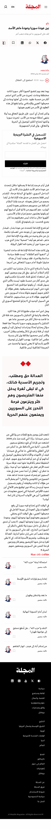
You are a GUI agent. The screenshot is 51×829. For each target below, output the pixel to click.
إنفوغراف (41, 769)
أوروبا (42, 731)
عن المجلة (40, 782)
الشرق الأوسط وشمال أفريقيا (32, 726)
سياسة (41, 689)
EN (12, 6)
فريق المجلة (39, 787)
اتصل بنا (41, 801)
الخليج (42, 721)
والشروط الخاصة (32, 171)
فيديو (42, 754)
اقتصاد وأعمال (38, 698)
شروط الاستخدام (37, 792)
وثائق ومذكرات (38, 708)
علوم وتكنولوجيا (38, 703)
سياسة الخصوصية (36, 797)
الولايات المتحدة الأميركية (34, 736)
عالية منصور (44, 70)
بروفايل (41, 712)
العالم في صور (38, 764)
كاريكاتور (41, 759)
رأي (47, 23)
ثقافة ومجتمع (38, 693)
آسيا (43, 741)
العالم (42, 745)
